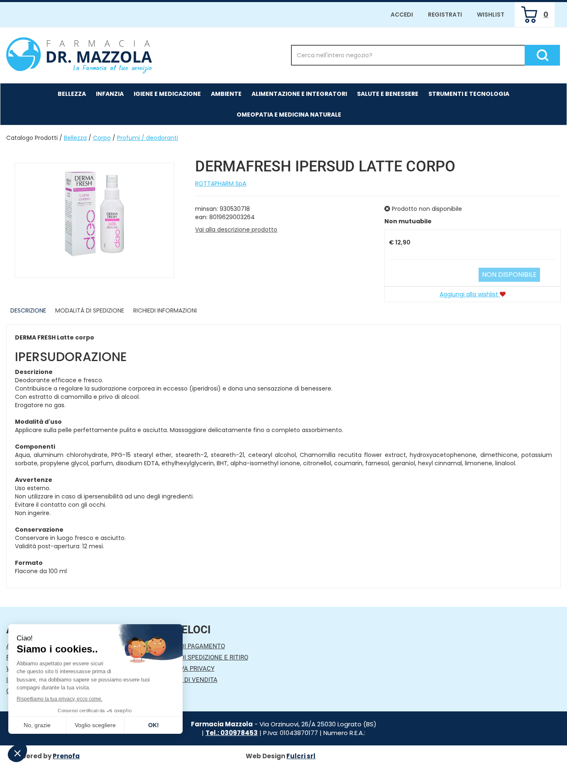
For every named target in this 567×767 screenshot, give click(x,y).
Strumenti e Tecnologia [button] (468, 94)
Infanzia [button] (110, 94)
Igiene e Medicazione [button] (167, 94)
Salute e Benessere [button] (387, 94)
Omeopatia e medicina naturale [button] (289, 114)
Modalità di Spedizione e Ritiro (198, 657)
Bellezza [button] (72, 94)
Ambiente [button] (226, 94)
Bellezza (75, 138)
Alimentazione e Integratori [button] (299, 94)
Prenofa (66, 756)
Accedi (402, 14)
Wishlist (490, 14)
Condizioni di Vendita (183, 680)
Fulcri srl (300, 756)
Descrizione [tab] (28, 310)
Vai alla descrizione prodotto (236, 229)
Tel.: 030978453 (231, 732)
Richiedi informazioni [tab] (165, 310)
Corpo (102, 138)
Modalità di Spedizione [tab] (89, 310)
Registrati (445, 14)
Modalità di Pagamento (186, 646)
